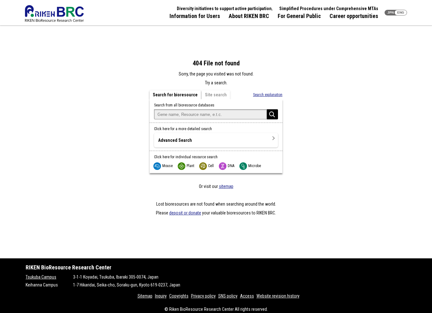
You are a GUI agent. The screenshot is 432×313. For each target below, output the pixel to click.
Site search (216, 94)
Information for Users (195, 16)
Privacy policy (203, 295)
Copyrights (178, 295)
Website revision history (277, 295)
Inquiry (161, 295)
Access (247, 295)
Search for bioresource (175, 94)
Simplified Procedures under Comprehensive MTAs (328, 8)
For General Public (299, 16)
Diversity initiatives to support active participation (224, 8)
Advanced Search (175, 140)
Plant (190, 166)
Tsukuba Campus (41, 277)
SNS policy (228, 295)
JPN (390, 12)
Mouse (167, 166)
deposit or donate (185, 212)
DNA (231, 166)
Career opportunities (354, 16)
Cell (211, 166)
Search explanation (267, 95)
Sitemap (145, 295)
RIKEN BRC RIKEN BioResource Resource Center (54, 13)
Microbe (254, 166)
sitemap (226, 186)
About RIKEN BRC (249, 16)
